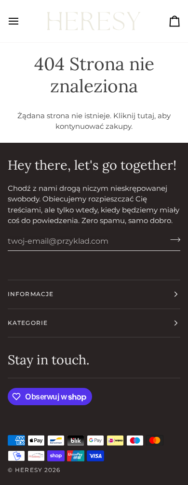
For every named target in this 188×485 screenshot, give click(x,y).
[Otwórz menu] (22, 21)
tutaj (145, 115)
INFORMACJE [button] (31, 294)
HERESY (28, 469)
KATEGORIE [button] (28, 322)
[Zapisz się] (172, 240)
